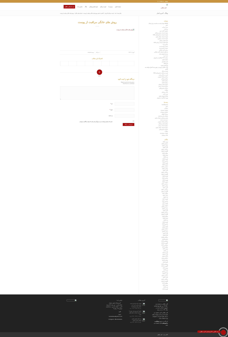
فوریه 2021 (165, 203)
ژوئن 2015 (165, 249)
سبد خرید (165, 56)
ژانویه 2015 (165, 256)
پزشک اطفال (165, 114)
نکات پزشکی (165, 92)
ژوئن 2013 (165, 285)
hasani (89, 52)
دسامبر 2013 (165, 275)
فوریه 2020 (165, 226)
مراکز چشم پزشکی (163, 84)
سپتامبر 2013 (164, 279)
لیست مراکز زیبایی (163, 75)
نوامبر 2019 (165, 231)
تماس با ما (165, 44)
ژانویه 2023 (165, 165)
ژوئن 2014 (165, 268)
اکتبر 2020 (165, 210)
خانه (116, 13)
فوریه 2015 (165, 254)
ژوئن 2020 (165, 218)
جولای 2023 (165, 153)
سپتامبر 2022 (164, 172)
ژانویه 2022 (165, 182)
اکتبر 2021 (165, 187)
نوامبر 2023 (165, 145)
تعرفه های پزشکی (163, 40)
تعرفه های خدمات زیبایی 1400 (160, 42)
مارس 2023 (165, 161)
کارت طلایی (159, 334)
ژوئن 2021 (165, 195)
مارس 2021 (165, 201)
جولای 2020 (165, 216)
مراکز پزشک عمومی (163, 77)
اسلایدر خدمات (164, 110)
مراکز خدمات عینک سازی (162, 127)
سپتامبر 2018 (164, 237)
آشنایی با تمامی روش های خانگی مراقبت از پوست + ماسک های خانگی (89, 13)
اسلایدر (166, 108)
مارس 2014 (165, 272)
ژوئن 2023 (165, 155)
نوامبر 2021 (165, 186)
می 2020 (166, 220)
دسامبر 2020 (165, 207)
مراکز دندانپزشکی (163, 88)
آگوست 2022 (164, 174)
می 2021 (166, 197)
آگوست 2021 (164, 191)
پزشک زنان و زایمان (163, 116)
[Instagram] (60, 1)
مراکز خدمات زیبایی (163, 86)
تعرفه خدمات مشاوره (163, 38)
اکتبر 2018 (165, 235)
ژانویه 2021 (165, 205)
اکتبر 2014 (165, 262)
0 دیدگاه (97, 52)
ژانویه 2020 (165, 228)
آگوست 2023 (164, 151)
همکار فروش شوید (163, 96)
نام (111, 103)
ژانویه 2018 (165, 239)
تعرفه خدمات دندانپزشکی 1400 (160, 35)
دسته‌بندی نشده (164, 120)
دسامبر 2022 (165, 166)
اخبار (167, 25)
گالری (166, 69)
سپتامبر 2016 (164, 241)
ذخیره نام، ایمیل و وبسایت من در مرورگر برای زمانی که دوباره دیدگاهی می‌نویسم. (95, 121)
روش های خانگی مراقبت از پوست (97, 22)
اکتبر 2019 (165, 233)
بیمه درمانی (165, 27)
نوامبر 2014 (165, 260)
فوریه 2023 (165, 163)
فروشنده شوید (164, 65)
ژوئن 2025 (165, 142)
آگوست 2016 (164, 243)
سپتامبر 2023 (164, 149)
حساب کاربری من (163, 46)
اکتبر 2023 (165, 147)
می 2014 (166, 270)
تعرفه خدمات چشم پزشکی (161, 33)
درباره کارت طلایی (163, 50)
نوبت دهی (165, 94)
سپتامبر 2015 (164, 245)
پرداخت (166, 29)
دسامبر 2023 (165, 143)
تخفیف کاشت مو (164, 31)
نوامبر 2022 (165, 168)
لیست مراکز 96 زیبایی (109, 13)
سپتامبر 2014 (164, 264)
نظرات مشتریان (164, 133)
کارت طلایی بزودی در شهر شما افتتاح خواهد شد (156, 67)
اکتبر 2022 (165, 170)
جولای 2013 (165, 283)
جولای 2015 (165, 247)
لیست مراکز (165, 71)
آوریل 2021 (165, 199)
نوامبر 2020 (165, 209)
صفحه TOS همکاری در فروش (161, 58)
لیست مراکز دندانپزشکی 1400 (160, 73)
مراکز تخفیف (165, 80)
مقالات (166, 90)
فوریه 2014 (165, 273)
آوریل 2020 (165, 222)
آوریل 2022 (165, 176)
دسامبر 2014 (165, 258)
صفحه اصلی (165, 59)
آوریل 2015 (165, 252)
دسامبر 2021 (165, 184)
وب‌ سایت (110, 115)
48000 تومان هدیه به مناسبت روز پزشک (158, 23)
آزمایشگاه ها (165, 104)
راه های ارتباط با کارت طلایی (161, 52)
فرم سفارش (165, 61)
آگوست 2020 (164, 214)
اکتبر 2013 (165, 277)
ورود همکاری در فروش (162, 98)
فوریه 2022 (165, 180)
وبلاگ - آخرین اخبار (162, 13)
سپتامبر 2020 (164, 212)
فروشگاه (166, 63)
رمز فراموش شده (163, 54)
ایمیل (111, 109)
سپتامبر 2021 (164, 189)
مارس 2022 (165, 178)
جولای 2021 (165, 193)
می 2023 (166, 157)
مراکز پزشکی (164, 79)
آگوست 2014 (164, 266)
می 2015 (166, 251)
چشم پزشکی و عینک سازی (161, 118)
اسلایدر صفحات (164, 112)
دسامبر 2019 (165, 230)
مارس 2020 (165, 224)
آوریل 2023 (165, 159)
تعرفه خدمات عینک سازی (162, 37)
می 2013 (166, 287)
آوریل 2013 (165, 289)
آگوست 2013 (164, 281)
